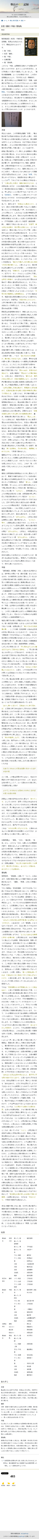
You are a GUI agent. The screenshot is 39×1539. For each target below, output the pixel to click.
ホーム (6, 20)
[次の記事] (14, 1486)
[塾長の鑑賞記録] (19, 12)
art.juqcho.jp (24, 1533)
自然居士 (8, 195)
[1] (9, 180)
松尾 (30, 174)
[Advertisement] (19, 1509)
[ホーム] (3, 1486)
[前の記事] (8, 1486)
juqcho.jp (21, 1536)
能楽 (22, 20)
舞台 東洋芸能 (14, 20)
